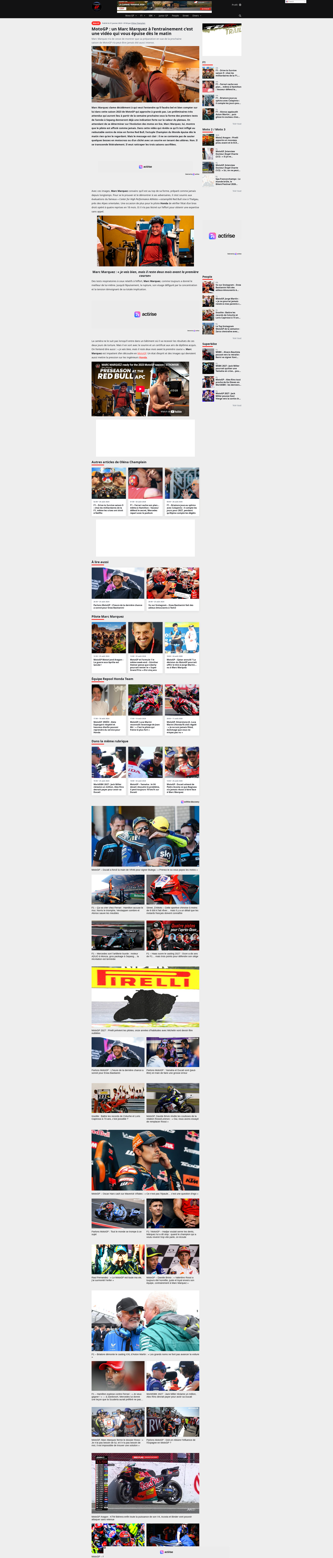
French (291, 1)
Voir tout (237, 123)
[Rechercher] (239, 15)
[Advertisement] (145, 429)
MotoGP (141, 353)
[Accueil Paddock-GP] (97, 7)
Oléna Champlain (138, 23)
